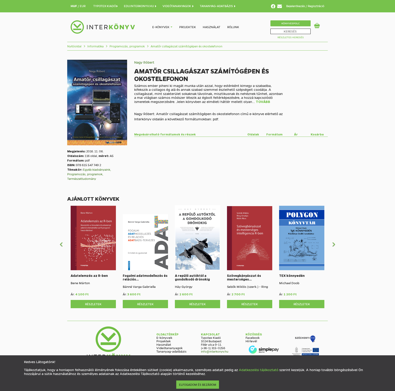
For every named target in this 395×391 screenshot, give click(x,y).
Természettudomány (81, 179)
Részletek (93, 304)
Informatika (95, 46)
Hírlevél (251, 341)
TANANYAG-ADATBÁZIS (217, 6)
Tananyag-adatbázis (171, 351)
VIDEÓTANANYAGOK (177, 6)
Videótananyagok (169, 348)
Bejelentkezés (296, 6)
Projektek (187, 27)
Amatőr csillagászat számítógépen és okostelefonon (186, 46)
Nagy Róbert (144, 62)
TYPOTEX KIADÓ (104, 6)
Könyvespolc (290, 23)
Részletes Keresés (291, 37)
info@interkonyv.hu (214, 351)
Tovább (263, 102)
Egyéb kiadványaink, (97, 169)
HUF (74, 6)
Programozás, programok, (85, 174)
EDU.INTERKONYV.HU (139, 6)
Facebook (253, 337)
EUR (82, 6)
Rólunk (233, 27)
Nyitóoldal (74, 46)
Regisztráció (316, 6)
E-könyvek (160, 27)
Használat (211, 27)
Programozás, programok (127, 46)
